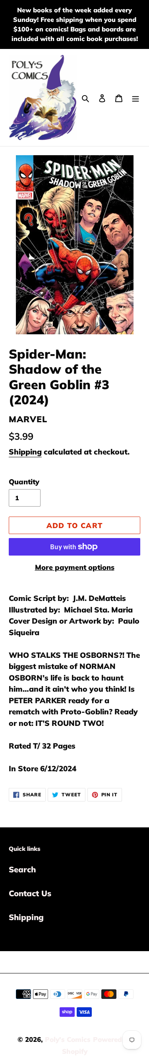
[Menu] (135, 97)
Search (22, 869)
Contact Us (30, 893)
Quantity (24, 481)
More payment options (74, 567)
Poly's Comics (68, 1039)
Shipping (25, 451)
